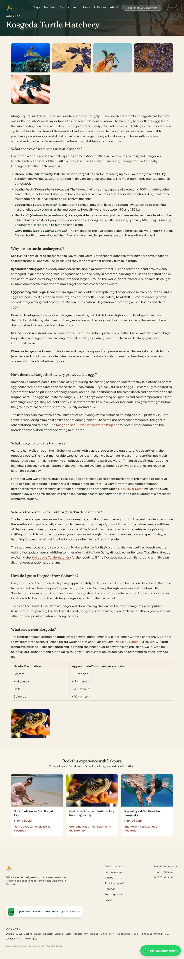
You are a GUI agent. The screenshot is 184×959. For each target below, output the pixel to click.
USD (172, 7)
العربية (19, 933)
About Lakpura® (114, 883)
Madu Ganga (129, 642)
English (10, 933)
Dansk (37, 933)
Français (77, 933)
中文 (35, 938)
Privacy (109, 900)
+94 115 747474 (163, 872)
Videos (109, 877)
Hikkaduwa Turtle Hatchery (51, 557)
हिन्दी (86, 933)
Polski (135, 933)
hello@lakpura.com (166, 866)
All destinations (114, 866)
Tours (86, 7)
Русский (158, 933)
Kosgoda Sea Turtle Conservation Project (86, 425)
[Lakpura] (9, 7)
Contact (110, 888)
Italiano (94, 933)
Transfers (50, 7)
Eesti (68, 933)
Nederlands (123, 933)
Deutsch (48, 933)
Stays (36, 7)
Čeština (28, 933)
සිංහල (167, 933)
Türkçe (27, 938)
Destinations (69, 7)
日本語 (103, 933)
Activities (100, 7)
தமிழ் (19, 938)
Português (146, 933)
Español (59, 933)
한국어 (112, 933)
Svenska (10, 938)
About (114, 7)
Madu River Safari (131, 489)
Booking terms (114, 894)
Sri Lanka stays (114, 872)
